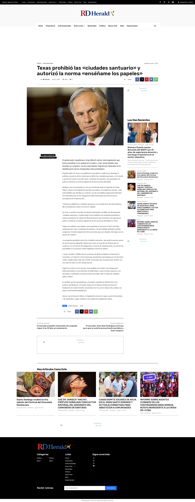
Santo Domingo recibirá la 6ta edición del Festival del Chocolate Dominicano (147, 175)
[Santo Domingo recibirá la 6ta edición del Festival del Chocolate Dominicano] (131, 174)
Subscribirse (111, 488)
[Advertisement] (97, 47)
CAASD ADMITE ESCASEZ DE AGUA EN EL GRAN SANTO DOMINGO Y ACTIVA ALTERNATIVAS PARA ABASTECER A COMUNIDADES (147, 208)
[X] (169, 2)
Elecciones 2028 (132, 144)
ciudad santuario (73, 306)
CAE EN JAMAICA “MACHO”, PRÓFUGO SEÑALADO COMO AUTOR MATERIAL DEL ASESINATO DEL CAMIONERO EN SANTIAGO (147, 190)
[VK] (151, 79)
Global (39, 63)
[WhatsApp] (156, 79)
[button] (155, 26)
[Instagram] (164, 2)
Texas (81, 306)
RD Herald (46, 79)
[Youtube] (173, 2)
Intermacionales (48, 63)
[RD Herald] (39, 79)
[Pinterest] (147, 79)
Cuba (138, 219)
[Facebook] (160, 2)
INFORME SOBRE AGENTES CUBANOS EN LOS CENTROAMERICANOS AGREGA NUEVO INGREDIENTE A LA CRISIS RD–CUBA (147, 227)
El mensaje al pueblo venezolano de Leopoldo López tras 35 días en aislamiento (57, 327)
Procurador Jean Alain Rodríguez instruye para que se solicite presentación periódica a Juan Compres (103, 328)
